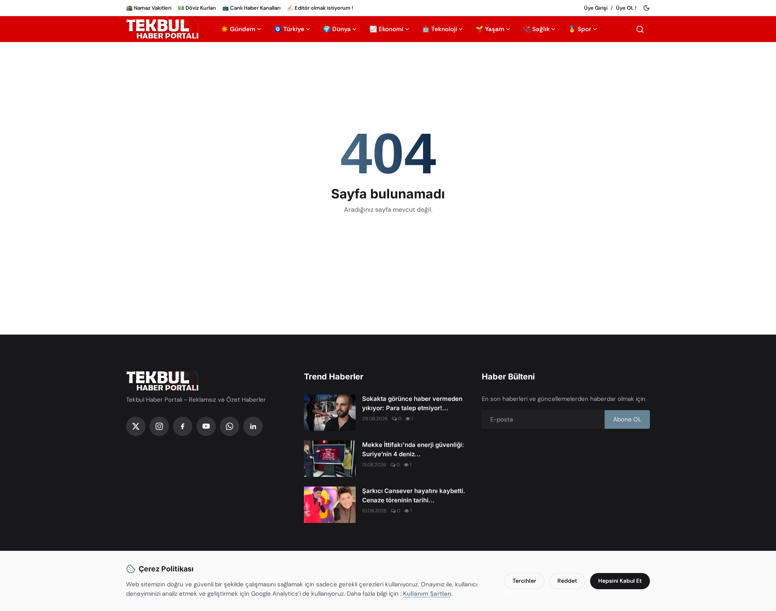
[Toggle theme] (646, 7)
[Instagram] (159, 426)
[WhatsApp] (229, 426)
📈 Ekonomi (386, 29)
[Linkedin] (253, 426)
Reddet (567, 580)
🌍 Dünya (337, 29)
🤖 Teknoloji (439, 29)
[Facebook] (182, 426)
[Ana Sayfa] (162, 29)
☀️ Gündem (238, 29)
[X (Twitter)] (136, 426)
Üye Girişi (595, 7)
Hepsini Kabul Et (620, 580)
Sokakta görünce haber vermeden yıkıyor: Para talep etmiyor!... (412, 403)
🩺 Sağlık (536, 29)
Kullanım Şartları (427, 594)
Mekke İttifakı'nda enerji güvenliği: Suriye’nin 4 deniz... (413, 449)
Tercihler (524, 580)
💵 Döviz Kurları (197, 7)
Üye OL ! (626, 7)
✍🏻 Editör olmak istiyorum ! (320, 7)
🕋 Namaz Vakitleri (148, 7)
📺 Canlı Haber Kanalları (251, 7)
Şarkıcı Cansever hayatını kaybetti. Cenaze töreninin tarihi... (413, 495)
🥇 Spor (579, 29)
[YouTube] (206, 426)
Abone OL (627, 419)
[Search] (640, 29)
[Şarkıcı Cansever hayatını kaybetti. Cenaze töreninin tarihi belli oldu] (330, 505)
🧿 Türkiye (289, 29)
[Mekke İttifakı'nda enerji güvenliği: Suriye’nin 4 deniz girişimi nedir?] (330, 458)
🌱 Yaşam (490, 29)
